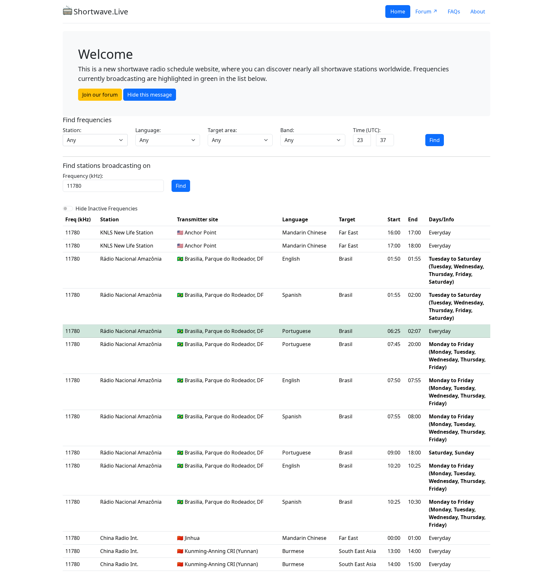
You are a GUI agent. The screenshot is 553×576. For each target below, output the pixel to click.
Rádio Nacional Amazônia (131, 258)
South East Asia (357, 551)
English (291, 258)
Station (109, 219)
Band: (287, 130)
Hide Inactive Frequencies (107, 208)
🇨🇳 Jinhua (188, 537)
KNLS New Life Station (126, 232)
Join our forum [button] (100, 94)
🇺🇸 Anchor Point (196, 232)
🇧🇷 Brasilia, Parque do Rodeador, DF (220, 258)
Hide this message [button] (149, 94)
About (477, 11)
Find (434, 140)
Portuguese (296, 331)
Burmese (293, 551)
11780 (72, 232)
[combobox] (95, 140)
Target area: (222, 130)
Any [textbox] (71, 140)
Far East (348, 232)
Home (397, 11)
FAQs (454, 11)
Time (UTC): (367, 130)
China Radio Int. (119, 537)
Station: (72, 130)
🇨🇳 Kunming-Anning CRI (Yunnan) (217, 551)
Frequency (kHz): (83, 175)
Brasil (345, 258)
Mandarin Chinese (304, 232)
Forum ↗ (426, 11)
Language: (148, 130)
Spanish (291, 294)
